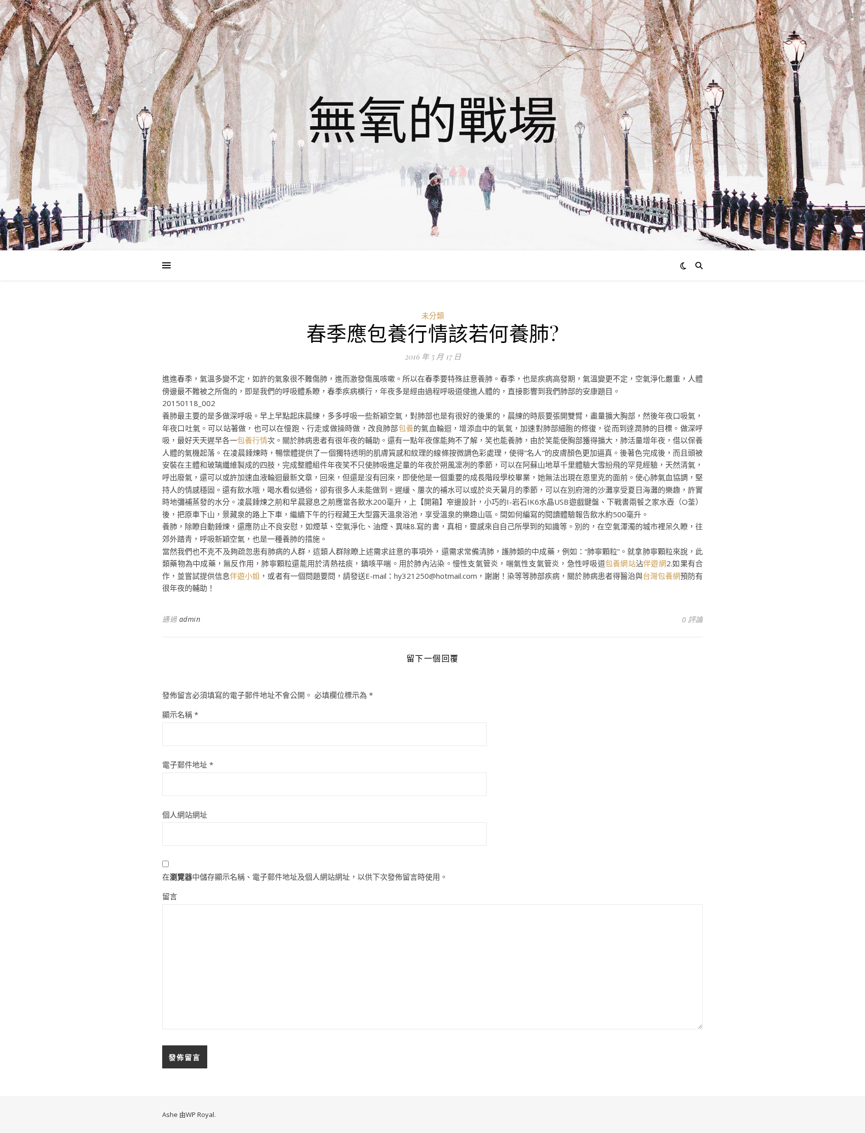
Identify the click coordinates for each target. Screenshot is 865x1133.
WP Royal (200, 1114)
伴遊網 (654, 563)
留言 (169, 896)
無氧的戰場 (432, 119)
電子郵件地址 (187, 765)
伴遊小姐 (245, 576)
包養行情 (252, 440)
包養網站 (620, 563)
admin (190, 619)
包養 (405, 428)
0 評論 (692, 619)
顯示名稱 (180, 714)
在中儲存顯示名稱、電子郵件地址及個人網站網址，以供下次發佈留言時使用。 (305, 877)
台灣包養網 (661, 576)
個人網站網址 (184, 815)
